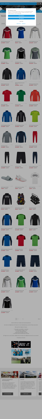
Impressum (23, 23)
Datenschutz (19, 23)
